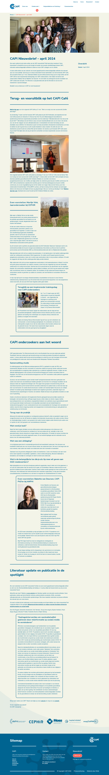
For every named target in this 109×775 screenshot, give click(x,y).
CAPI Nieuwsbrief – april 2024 (24, 14)
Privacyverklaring (79, 771)
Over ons (25, 6)
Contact (97, 2)
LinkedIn (56, 701)
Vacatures (14, 764)
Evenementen (69, 6)
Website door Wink (93, 771)
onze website (31, 593)
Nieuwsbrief (89, 2)
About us (75, 2)
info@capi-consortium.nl (49, 761)
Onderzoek (35, 6)
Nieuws (12, 14)
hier (76, 759)
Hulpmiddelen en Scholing (51, 6)
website (43, 701)
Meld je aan (77, 755)
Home (82, 2)
